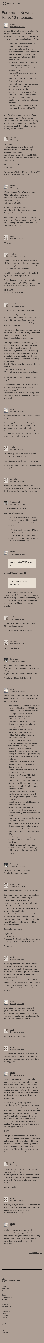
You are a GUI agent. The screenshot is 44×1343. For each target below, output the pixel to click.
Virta (3, 1293)
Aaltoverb (5, 1289)
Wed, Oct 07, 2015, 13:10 (17, 481)
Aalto (4, 1286)
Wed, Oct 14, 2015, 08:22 (17, 1226)
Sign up (5, 1332)
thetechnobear (16, 502)
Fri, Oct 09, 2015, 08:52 (17, 1032)
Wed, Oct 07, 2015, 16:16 (17, 644)
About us (5, 1305)
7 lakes (13, 254)
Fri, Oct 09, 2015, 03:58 (17, 959)
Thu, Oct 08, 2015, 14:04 (17, 886)
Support (5, 1315)
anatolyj (13, 138)
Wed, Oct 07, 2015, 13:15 (17, 504)
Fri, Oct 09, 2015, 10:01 (16, 1165)
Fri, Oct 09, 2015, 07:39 (17, 1004)
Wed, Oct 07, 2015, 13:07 (17, 449)
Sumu (4, 1295)
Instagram (5, 1323)
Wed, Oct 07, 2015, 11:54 (17, 188)
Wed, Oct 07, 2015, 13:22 (17, 554)
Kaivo (4, 1291)
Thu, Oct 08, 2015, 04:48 (17, 661)
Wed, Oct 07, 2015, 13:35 (17, 619)
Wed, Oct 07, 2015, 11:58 (17, 238)
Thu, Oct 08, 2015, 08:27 (17, 691)
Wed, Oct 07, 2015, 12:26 (17, 256)
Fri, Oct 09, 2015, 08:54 (17, 1049)
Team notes (6, 1311)
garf (12, 957)
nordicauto (15, 884)
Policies (4, 1317)
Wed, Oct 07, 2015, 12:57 (17, 411)
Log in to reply (35, 1253)
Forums (8, 13)
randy (12, 25)
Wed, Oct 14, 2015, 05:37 (17, 1200)
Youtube (5, 1325)
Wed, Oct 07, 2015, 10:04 (17, 27)
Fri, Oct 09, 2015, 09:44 (17, 1075)
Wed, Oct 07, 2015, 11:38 (17, 140)
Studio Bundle (7, 1297)
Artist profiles (6, 1307)
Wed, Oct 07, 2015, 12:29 (17, 306)
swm (12, 237)
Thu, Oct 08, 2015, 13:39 (17, 866)
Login (4, 1330)
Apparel (5, 1299)
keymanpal (15, 659)
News (25, 13)
